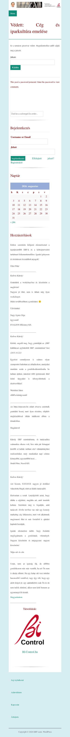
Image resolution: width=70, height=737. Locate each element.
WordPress (47, 731)
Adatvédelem (16, 692)
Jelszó (14, 147)
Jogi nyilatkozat (17, 680)
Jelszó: (13, 57)
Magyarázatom (16, 597)
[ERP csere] (35, 7)
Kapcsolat (15, 704)
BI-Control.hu (30, 652)
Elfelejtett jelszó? (43, 158)
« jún (12, 222)
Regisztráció (16, 162)
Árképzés (15, 716)
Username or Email (21, 137)
